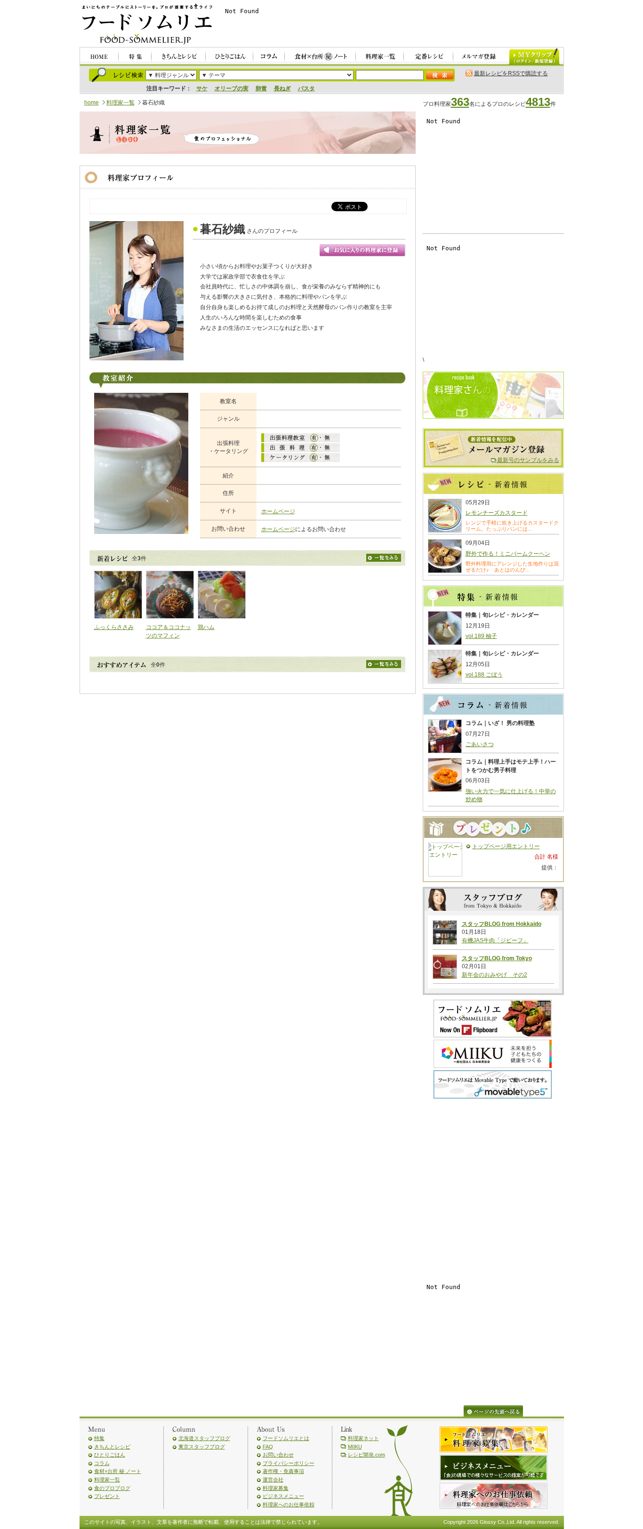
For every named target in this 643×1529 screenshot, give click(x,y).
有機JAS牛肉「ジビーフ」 (495, 940)
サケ (202, 88)
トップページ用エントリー (506, 846)
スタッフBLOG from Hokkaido (501, 924)
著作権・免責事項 (283, 1471)
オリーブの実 (232, 88)
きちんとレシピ (112, 1446)
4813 (538, 102)
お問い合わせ (278, 1454)
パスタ (306, 88)
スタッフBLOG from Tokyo (497, 958)
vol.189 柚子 (481, 636)
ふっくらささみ (114, 627)
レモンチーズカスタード (497, 513)
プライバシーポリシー (288, 1463)
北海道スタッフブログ (204, 1438)
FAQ (268, 1446)
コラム (102, 1463)
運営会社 (273, 1479)
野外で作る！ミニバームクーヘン (508, 553)
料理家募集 (276, 1488)
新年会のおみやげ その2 (494, 975)
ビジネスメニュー (283, 1496)
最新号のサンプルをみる (528, 460)
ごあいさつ (480, 744)
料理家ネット (363, 1438)
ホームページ (278, 511)
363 (460, 102)
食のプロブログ (112, 1488)
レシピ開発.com (366, 1454)
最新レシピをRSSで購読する (511, 73)
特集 (99, 1438)
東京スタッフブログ (201, 1446)
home (91, 102)
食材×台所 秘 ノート (117, 1471)
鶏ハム (206, 627)
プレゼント (107, 1496)
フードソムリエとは (286, 1438)
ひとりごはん (109, 1454)
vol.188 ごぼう (484, 674)
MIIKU (355, 1446)
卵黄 (261, 88)
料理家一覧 (120, 102)
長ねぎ (282, 88)
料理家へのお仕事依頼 (288, 1504)
